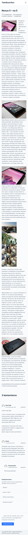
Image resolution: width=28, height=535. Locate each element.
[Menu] (25, 2)
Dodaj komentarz (8, 502)
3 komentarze (17, 16)
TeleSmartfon (8, 2)
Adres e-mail (6, 492)
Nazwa (5, 487)
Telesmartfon (12, 465)
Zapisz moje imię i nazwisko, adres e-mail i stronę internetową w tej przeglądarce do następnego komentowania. (12, 517)
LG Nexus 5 (4, 16)
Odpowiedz (23, 407)
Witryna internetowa (8, 497)
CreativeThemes (15, 533)
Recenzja (10, 16)
